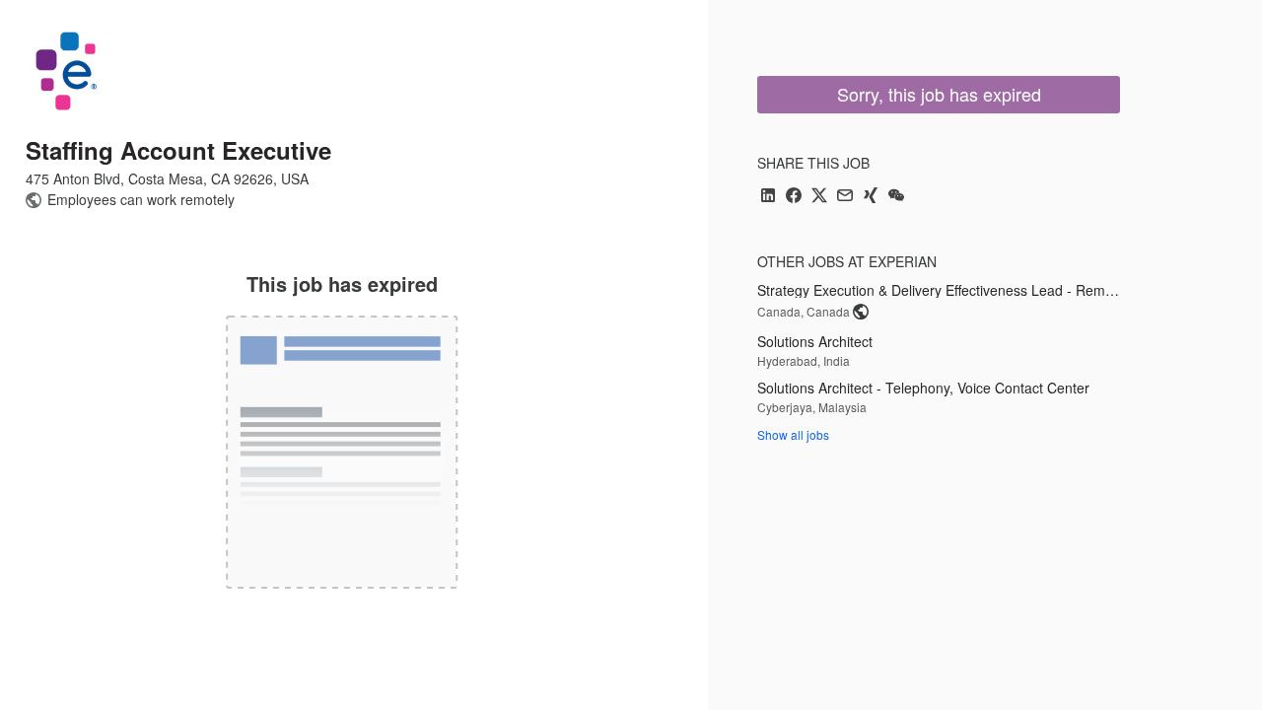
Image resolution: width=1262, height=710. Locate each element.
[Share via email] (845, 196)
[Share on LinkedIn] (768, 196)
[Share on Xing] (870, 196)
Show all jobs (793, 434)
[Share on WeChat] (896, 196)
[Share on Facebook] (794, 196)
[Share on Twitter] (819, 196)
